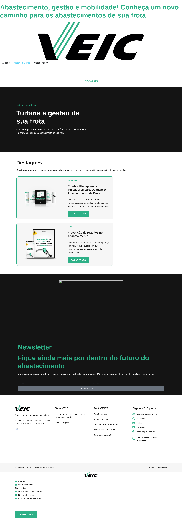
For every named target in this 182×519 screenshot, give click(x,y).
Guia (70, 227)
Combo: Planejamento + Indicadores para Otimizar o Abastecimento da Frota (87, 190)
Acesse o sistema (101, 419)
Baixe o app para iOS (103, 435)
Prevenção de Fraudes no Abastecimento (85, 234)
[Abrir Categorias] (47, 62)
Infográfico (73, 180)
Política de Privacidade (157, 468)
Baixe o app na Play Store (104, 429)
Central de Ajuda (62, 422)
